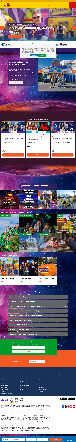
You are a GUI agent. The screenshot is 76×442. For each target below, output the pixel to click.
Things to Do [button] (49, 5)
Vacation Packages (4, 381)
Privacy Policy (61, 377)
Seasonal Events (23, 383)
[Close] (55, 45)
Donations (41, 391)
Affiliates (40, 385)
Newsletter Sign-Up (50, 1)
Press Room (41, 387)
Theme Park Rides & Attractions (26, 377)
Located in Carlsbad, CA (62, 50)
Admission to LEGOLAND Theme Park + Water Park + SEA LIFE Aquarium (63, 139)
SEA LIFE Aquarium (23, 381)
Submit (28, 351)
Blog (40, 379)
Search (55, 439)
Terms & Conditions (62, 376)
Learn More (15, 36)
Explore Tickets (13, 155)
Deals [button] (66, 5)
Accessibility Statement (63, 379)
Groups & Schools (4, 387)
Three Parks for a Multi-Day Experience (20, 50)
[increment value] (35, 439)
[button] (36, 39)
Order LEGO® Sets (58, 1)
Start (2, 370)
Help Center (10, 423)
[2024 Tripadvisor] (16, 400)
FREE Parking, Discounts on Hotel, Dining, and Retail (62, 142)
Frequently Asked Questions (6, 393)
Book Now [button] (72, 5)
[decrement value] (27, 439)
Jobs (43, 1)
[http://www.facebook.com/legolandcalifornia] (63, 406)
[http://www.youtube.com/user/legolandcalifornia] (74, 406)
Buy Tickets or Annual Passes (68, 439)
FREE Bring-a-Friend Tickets (58, 140)
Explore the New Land (16, 82)
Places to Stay (23, 376)
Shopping (22, 389)
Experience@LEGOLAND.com (28, 423)
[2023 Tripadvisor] (11, 400)
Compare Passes (63, 155)
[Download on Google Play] (71, 399)
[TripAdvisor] (22, 400)
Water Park (22, 379)
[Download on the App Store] (63, 399)
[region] (38, 51)
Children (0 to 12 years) (40, 436)
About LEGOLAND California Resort (46, 376)
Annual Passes (4, 379)
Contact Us (66, 1)
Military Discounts (4, 385)
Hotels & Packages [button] (39, 5)
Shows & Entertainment (24, 385)
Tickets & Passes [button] (28, 5)
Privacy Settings (33, 55)
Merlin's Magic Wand (43, 389)
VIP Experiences (4, 383)
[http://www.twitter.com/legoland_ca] (66, 406)
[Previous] (2, 28)
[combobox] (37, 361)
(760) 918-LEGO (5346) (17, 423)
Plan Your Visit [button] (58, 5)
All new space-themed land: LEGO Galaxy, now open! (13, 140)
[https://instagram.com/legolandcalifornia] (68, 406)
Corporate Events (4, 389)
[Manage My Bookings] (70, 1)
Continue (42, 55)
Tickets (2, 377)
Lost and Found (42, 383)
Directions (3, 391)
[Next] (74, 28)
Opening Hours (4, 376)
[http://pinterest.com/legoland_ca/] (71, 406)
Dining (21, 387)
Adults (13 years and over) (31, 436)
